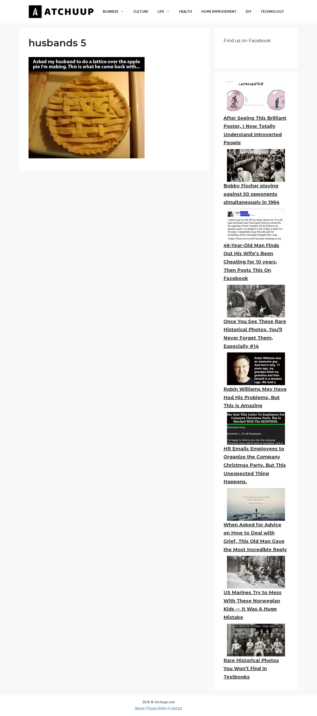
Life (161, 12)
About (140, 708)
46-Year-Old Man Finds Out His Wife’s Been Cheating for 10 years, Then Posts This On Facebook (251, 262)
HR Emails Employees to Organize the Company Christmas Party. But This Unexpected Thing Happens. (254, 465)
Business (110, 12)
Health (185, 12)
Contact (176, 708)
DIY (248, 12)
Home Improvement (218, 12)
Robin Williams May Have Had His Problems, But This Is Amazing (255, 397)
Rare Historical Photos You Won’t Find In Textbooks (251, 669)
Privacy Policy (157, 708)
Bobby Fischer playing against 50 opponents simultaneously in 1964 (251, 194)
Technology (272, 12)
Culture (140, 12)
